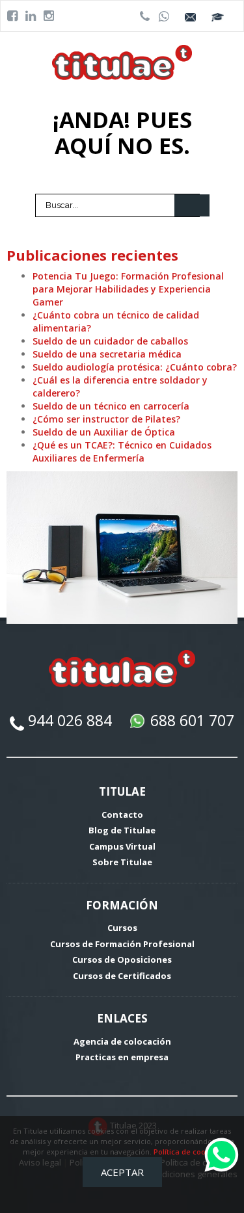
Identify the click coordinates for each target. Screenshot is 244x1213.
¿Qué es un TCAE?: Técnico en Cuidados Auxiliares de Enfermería (122, 451)
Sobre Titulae (122, 862)
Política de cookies (187, 1151)
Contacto (122, 814)
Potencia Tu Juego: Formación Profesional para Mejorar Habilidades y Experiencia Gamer (128, 289)
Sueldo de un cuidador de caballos (110, 341)
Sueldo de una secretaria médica (107, 354)
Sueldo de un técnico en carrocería (111, 406)
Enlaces (122, 1018)
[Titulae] (122, 61)
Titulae (122, 791)
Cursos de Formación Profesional (122, 944)
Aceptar (122, 1172)
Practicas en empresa (122, 1057)
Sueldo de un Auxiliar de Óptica (104, 432)
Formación (122, 905)
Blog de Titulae (122, 830)
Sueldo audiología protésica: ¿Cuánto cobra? (135, 367)
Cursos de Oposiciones (122, 959)
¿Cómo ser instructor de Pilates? (106, 419)
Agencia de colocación (122, 1041)
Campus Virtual (122, 846)
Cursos (122, 927)
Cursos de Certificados (122, 976)
